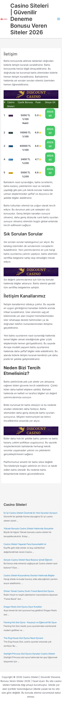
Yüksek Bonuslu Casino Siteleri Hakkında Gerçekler (28, 528)
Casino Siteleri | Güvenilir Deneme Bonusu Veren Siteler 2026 (29, 19)
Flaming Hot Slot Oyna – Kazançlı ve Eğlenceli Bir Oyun (30, 622)
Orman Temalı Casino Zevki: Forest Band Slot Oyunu (29, 591)
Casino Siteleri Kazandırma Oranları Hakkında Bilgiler (29, 575)
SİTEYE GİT (50, 113)
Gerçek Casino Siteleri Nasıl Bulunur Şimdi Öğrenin (28, 559)
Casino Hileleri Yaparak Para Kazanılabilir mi (25, 544)
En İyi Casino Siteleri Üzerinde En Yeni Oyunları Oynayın (30, 513)
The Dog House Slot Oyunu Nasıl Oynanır (23, 638)
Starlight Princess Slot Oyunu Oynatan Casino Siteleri (29, 653)
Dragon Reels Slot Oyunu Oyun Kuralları (23, 606)
